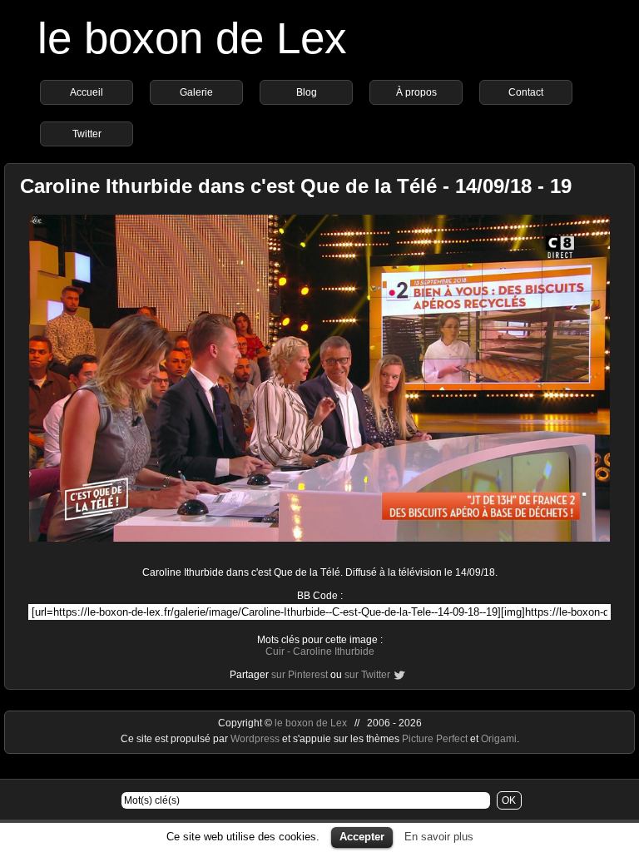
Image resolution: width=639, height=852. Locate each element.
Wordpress (256, 739)
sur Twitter (367, 675)
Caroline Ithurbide (333, 651)
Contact (525, 92)
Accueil (86, 92)
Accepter (361, 836)
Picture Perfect (435, 739)
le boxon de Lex (192, 37)
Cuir (275, 651)
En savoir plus (438, 836)
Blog (306, 92)
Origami (499, 739)
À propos (416, 92)
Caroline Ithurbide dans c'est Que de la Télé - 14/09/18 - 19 (296, 186)
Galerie (196, 92)
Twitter (87, 134)
